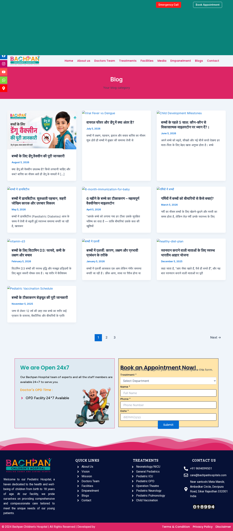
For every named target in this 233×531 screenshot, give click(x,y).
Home (69, 61)
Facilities (147, 61)
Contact (213, 61)
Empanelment (180, 61)
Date (124, 411)
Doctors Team (104, 61)
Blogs (199, 61)
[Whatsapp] (3, 80)
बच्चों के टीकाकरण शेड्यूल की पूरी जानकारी (40, 297)
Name (125, 387)
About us (83, 61)
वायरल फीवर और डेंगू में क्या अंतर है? (110, 122)
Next (215, 337)
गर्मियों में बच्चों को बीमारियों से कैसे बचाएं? (187, 198)
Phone (125, 399)
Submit (168, 425)
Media (161, 61)
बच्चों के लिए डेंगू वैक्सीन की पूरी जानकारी (38, 156)
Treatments (128, 61)
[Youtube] (3, 72)
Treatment (128, 375)
